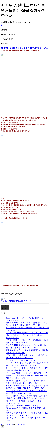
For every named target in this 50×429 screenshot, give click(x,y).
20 (12, 424)
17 (4, 424)
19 (9, 424)
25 (24, 424)
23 (19, 424)
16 (2, 424)
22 (16, 424)
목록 (5, 307)
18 (7, 424)
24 (21, 424)
